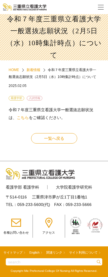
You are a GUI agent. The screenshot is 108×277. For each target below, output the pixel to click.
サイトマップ (12, 252)
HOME (14, 70)
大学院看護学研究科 (74, 187)
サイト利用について (83, 252)
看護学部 (16, 98)
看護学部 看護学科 (22, 187)
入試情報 (34, 98)
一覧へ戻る (54, 138)
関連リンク (54, 252)
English (34, 252)
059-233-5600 (30, 204)
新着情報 (33, 70)
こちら (23, 117)
